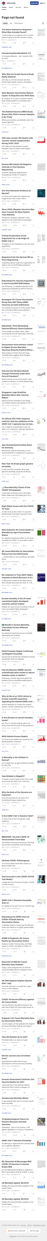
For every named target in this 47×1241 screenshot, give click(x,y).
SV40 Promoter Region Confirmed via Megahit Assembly (17, 652)
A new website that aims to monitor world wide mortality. (17, 1102)
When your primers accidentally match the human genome (18, 121)
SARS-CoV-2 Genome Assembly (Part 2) (16, 901)
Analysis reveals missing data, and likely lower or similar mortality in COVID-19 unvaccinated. (17, 945)
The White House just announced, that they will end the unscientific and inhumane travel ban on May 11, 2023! (18, 843)
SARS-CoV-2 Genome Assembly (16, 1140)
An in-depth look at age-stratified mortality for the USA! (18, 764)
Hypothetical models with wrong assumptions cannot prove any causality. (17, 1062)
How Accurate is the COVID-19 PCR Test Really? (18, 878)
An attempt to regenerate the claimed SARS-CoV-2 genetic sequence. (18, 1144)
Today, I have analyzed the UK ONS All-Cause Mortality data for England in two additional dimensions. (17, 968)
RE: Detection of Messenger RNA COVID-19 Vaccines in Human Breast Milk (17, 1164)
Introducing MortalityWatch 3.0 (16, 53)
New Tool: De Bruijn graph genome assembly (17, 465)
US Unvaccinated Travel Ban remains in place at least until (16, 864)
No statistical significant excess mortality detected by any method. (17, 634)
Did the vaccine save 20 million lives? (16, 1057)
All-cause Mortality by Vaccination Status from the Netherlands (18, 552)
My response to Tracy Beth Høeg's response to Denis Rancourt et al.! (17, 576)
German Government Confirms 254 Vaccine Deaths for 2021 (18, 1080)
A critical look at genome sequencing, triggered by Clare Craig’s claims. (16, 197)
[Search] (43, 23)
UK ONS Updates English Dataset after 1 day (17, 982)
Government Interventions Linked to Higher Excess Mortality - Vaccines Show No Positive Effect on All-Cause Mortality (17, 347)
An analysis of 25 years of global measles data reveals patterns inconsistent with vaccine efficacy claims (17, 99)
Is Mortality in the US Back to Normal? (15, 758)
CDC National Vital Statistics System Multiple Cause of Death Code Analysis (16, 147)
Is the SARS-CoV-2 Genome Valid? (17, 816)
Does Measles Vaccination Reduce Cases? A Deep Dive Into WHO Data (18, 94)
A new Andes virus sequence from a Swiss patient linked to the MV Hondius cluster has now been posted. (17, 36)
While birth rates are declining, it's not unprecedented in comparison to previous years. (17, 451)
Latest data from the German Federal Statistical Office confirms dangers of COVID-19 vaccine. (16, 1086)
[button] (4, 7)
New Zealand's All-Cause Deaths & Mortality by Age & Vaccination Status (18, 532)
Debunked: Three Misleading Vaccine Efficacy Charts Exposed (17, 327)
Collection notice (39, 1225)
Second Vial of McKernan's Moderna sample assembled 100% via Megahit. (18, 658)
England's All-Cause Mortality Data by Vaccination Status (18, 1019)
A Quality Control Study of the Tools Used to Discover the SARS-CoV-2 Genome (17, 780)
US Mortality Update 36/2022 (15, 1183)
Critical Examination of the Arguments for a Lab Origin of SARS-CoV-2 (15, 238)
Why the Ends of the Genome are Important (17, 793)
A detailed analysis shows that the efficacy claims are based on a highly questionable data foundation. (17, 926)
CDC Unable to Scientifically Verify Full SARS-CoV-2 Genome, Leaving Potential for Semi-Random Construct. (18, 428)
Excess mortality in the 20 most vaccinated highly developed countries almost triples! (16, 601)
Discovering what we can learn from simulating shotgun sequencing (15, 799)
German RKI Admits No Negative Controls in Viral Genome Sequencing (16, 167)
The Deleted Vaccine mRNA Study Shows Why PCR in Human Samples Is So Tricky (18, 114)
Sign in (42, 3)
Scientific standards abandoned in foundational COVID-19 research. (14, 173)
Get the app (34, 1231)
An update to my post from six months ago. (18, 906)
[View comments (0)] (14, 477)
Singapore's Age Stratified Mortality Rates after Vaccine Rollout (15, 395)
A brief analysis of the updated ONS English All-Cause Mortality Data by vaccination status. (18, 1025)
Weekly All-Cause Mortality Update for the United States (17, 1187)
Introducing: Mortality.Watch (15, 1098)
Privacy (23, 1225)
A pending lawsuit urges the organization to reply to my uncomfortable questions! (18, 264)
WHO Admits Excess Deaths (15, 736)
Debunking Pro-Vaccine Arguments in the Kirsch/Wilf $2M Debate (18, 282)
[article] (23, 36)
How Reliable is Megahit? (13, 776)
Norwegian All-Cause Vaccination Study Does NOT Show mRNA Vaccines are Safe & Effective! (17, 302)
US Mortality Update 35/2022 (15, 1199)
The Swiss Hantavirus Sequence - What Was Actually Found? (17, 30)
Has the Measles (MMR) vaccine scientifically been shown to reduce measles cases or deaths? (18, 672)
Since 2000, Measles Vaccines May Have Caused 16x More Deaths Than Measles (18, 212)
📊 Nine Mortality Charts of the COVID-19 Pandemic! (16, 488)
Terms (29, 1225)
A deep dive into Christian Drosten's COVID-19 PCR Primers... (18, 883)
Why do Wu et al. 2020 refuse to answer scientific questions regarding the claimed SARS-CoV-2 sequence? (18, 699)
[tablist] (13, 23)
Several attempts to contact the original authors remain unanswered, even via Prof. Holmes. (18, 705)
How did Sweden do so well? (15, 1037)
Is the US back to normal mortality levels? (17, 719)
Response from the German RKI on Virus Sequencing (17, 258)
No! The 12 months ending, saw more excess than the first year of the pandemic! (18, 724)
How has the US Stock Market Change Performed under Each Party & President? (16, 373)
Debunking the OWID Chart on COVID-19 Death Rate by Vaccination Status (15, 919)
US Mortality (12, 40)
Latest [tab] (5, 23)
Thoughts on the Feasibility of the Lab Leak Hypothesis (18, 245)
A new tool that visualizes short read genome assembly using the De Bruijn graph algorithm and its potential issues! (17, 470)
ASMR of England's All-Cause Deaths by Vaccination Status (15, 939)
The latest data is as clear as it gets (15, 1040)
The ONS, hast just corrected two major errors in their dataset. (16, 987)
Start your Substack (17, 1231)
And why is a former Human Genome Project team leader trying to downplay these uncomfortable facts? (16, 81)
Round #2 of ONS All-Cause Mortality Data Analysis (14, 963)
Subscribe (34, 3)
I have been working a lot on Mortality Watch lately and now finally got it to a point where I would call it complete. (16, 494)
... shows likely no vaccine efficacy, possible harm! (18, 558)
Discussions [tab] (18, 23)
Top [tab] (11, 23)
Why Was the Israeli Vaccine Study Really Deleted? (18, 75)
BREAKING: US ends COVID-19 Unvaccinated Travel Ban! (15, 838)
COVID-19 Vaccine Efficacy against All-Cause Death (18, 1000)
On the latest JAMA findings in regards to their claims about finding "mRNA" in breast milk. (18, 1171)
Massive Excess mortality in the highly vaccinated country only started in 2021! (17, 401)
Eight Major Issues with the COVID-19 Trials (18, 507)
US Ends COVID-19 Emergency (16, 860)
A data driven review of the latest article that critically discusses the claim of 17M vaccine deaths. (17, 581)
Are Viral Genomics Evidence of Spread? (16, 192)
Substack (12, 1236)
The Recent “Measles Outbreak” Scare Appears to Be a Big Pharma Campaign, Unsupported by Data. (16, 218)
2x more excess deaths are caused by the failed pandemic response (17, 740)
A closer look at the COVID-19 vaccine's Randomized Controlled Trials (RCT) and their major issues (16, 513)
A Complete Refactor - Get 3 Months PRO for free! (17, 57)
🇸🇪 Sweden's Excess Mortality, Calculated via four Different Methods (16, 627)
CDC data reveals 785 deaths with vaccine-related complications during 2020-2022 (17, 140)
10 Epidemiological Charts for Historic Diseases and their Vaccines (15, 1122)
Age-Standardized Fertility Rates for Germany (17, 446)
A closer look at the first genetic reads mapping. (16, 820)
